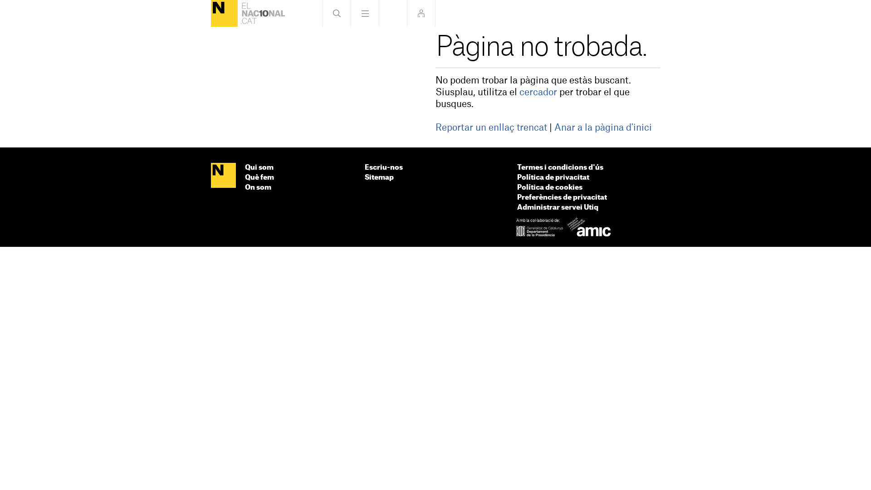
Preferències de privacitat (562, 197)
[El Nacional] (224, 13)
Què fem (259, 177)
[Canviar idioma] (393, 13)
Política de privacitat (553, 177)
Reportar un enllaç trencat (491, 127)
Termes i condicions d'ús (560, 167)
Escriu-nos (384, 167)
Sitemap (379, 177)
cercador (538, 92)
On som (258, 187)
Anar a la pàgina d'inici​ (603, 127)
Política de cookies (549, 187)
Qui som (259, 167)
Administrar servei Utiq (557, 207)
